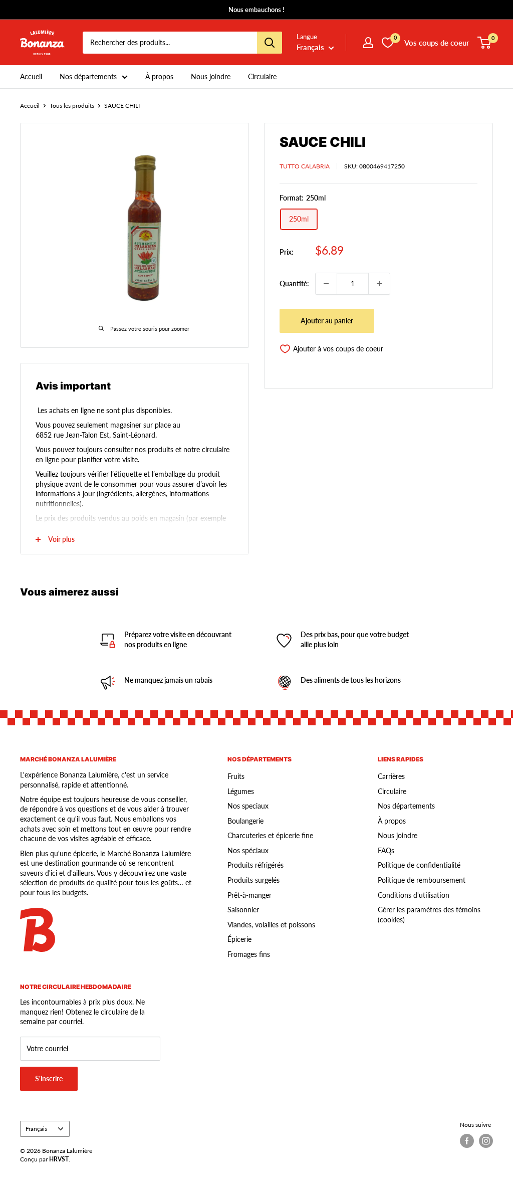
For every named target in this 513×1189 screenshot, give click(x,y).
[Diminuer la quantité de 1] (326, 283)
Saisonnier (243, 909)
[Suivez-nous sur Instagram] (486, 1141)
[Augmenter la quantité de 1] (379, 283)
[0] (484, 43)
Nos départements (88, 76)
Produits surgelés (253, 880)
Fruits (235, 776)
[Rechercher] (269, 43)
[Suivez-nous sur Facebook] (467, 1141)
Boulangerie (245, 821)
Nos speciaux (248, 806)
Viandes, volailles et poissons (271, 924)
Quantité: (294, 283)
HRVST (59, 1159)
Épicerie (239, 939)
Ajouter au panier (327, 320)
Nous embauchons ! (256, 10)
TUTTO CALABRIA (305, 166)
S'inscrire (49, 1078)
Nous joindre (210, 76)
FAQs (386, 850)
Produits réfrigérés (255, 865)
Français (36, 1128)
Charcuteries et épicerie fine (270, 835)
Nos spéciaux (248, 850)
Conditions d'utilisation (413, 895)
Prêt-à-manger (249, 895)
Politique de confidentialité (419, 865)
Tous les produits (72, 105)
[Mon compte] (368, 42)
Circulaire (262, 76)
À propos (159, 76)
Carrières (391, 776)
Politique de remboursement (421, 880)
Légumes (240, 791)
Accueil (31, 76)
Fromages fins (248, 954)
